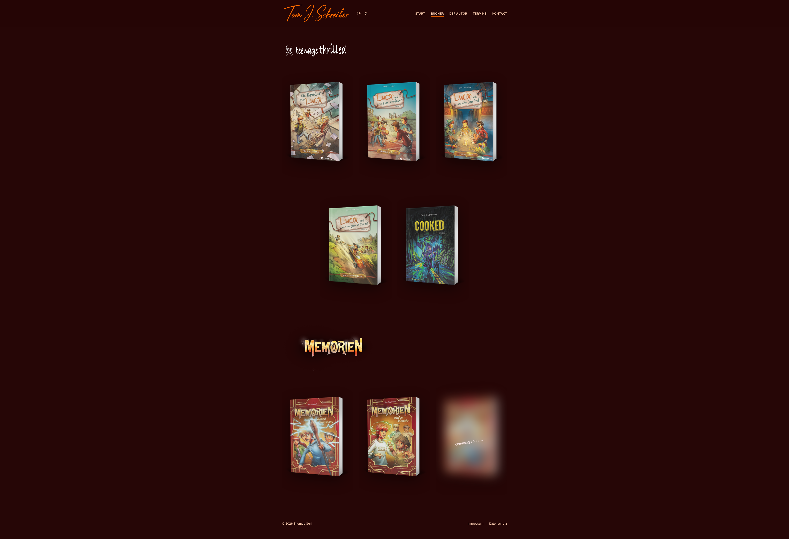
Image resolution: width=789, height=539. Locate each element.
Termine (480, 13)
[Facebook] (366, 14)
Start (420, 13)
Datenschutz (498, 523)
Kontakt (499, 13)
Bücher (437, 13)
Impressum (475, 523)
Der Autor (458, 13)
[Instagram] (359, 14)
